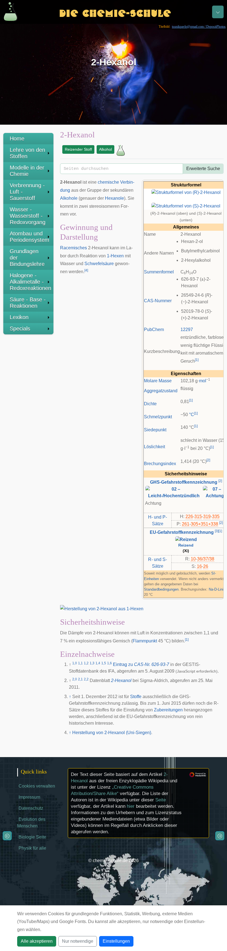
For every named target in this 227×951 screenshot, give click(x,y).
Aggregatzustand (160, 390)
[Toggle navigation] (218, 12)
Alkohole (69, 198)
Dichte (150, 403)
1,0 (74, 663)
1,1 (80, 663)
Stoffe (135, 696)
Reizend (186, 545)
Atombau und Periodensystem (29, 236)
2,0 (74, 679)
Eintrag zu (141, 664)
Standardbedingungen (161, 589)
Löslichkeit (154, 446)
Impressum (29, 797)
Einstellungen (116, 941)
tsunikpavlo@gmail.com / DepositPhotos (199, 27)
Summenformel (159, 272)
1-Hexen (115, 255)
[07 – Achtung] (215, 492)
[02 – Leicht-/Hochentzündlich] (173, 492)
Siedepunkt (155, 429)
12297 (186, 329)
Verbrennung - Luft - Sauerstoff (27, 191)
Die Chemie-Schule (115, 11)
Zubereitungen (168, 710)
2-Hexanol (121, 680)
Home (17, 138)
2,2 (86, 679)
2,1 (80, 679)
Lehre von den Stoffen (27, 153)
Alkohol (105, 149)
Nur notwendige (77, 941)
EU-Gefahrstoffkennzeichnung (182, 532)
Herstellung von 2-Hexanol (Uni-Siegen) (111, 732)
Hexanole (114, 198)
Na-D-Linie (217, 589)
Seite (160, 800)
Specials (20, 328)
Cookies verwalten (37, 786)
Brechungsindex (160, 463)
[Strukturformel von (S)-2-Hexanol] (185, 205)
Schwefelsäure (99, 263)
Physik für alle (32, 848)
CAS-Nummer (158, 300)
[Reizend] (186, 539)
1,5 (103, 663)
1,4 (98, 663)
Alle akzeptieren (37, 941)
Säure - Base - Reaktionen (28, 302)
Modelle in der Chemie (27, 171)
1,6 (109, 663)
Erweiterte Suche (203, 168)
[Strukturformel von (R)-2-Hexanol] (186, 192)
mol (202, 380)
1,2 (86, 663)
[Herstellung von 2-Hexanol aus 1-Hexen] (101, 608)
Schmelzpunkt (158, 416)
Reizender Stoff (78, 149)
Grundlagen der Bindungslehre (27, 257)
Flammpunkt (145, 641)
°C (191, 414)
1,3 (92, 663)
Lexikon (19, 317)
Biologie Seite (32, 837)
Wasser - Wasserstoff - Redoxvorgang (27, 215)
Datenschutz (31, 808)
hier (131, 806)
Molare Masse (158, 380)
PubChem (154, 329)
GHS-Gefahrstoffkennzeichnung (183, 482)
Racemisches (73, 247)
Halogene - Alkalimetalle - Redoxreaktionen (30, 281)
